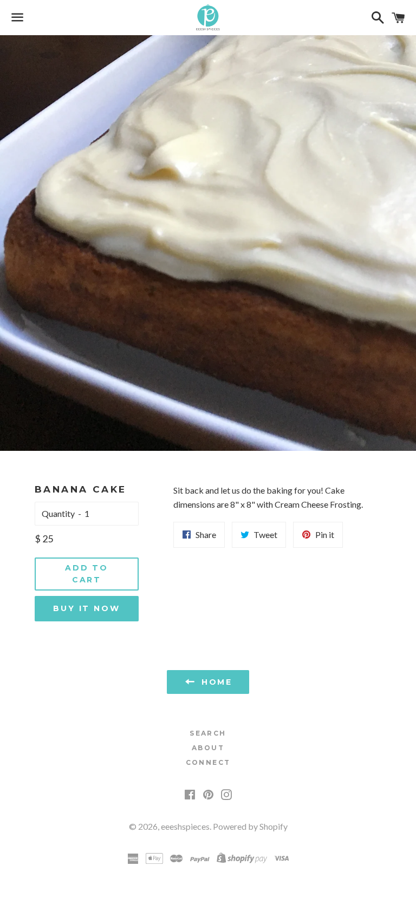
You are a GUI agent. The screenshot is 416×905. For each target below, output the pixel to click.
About (208, 748)
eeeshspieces (185, 826)
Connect (208, 762)
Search (208, 733)
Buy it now (86, 608)
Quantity (58, 513)
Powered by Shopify (250, 826)
